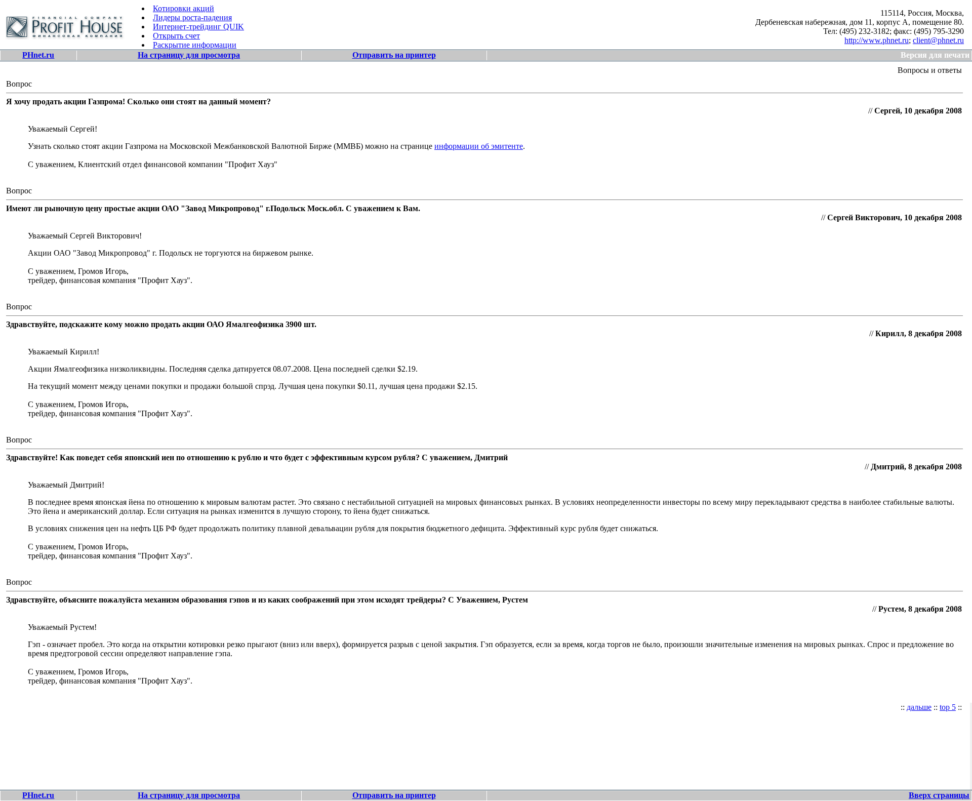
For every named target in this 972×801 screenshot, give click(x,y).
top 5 (948, 707)
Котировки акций (183, 8)
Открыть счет (176, 35)
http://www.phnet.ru (876, 40)
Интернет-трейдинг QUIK (198, 26)
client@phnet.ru (938, 40)
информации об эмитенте (478, 146)
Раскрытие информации (194, 45)
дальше (919, 707)
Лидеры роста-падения (192, 17)
